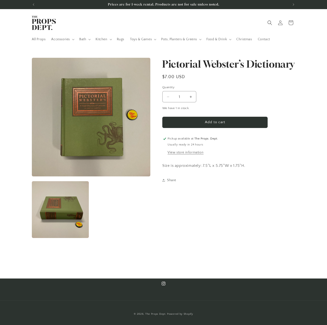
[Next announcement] (293, 4)
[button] (62, 39)
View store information (185, 152)
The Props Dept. (155, 314)
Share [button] (171, 180)
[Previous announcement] (33, 4)
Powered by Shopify (180, 314)
